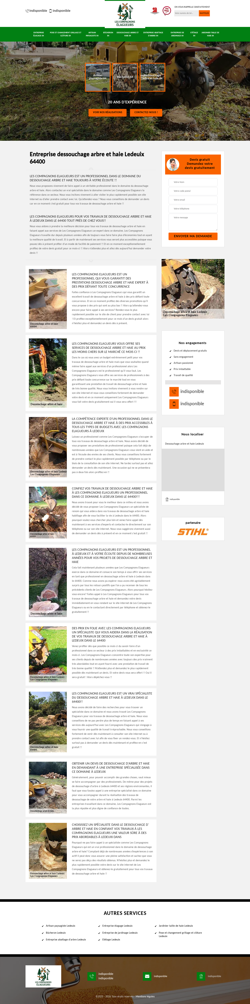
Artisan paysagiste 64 (92, 34)
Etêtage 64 (194, 34)
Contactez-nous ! (146, 112)
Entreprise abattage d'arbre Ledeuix (66, 939)
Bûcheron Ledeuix (56, 933)
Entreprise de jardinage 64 (177, 34)
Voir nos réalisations (107, 112)
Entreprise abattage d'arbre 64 (153, 34)
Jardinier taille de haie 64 (210, 34)
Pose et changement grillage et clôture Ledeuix (180, 935)
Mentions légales (145, 996)
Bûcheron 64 (108, 34)
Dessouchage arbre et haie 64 (128, 34)
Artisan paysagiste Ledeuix (60, 926)
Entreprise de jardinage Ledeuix (120, 933)
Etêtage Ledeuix (111, 939)
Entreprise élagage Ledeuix (117, 926)
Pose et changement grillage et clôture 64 (65, 34)
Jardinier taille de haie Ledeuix (176, 926)
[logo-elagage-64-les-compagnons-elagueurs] (125, 14)
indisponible (38, 11)
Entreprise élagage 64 (38, 34)
